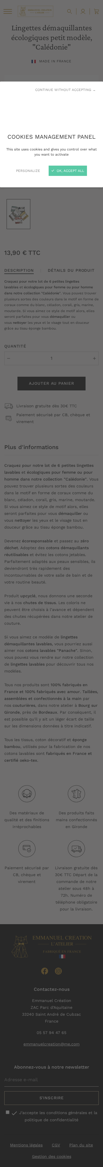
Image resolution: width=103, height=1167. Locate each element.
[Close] (51, 583)
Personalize (28, 171)
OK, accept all (70, 171)
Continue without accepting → (65, 90)
